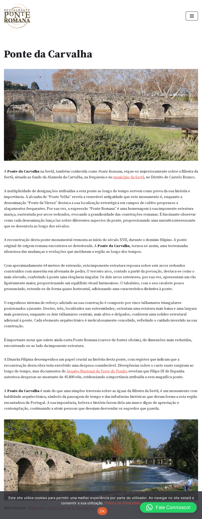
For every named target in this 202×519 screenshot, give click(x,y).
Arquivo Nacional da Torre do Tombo (97, 371)
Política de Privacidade (123, 503)
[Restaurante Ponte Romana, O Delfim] (18, 16)
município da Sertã (128, 177)
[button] (168, 507)
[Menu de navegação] (192, 16)
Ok (102, 511)
